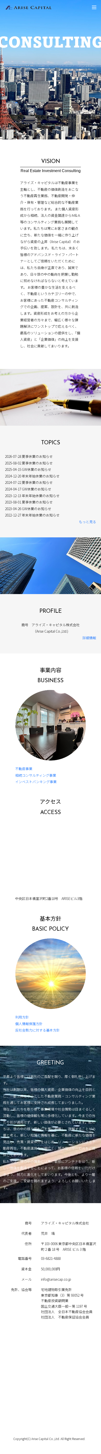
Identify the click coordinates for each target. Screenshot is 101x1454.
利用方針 (22, 1017)
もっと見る (87, 521)
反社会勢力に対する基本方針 (37, 1030)
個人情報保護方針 (29, 1023)
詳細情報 (89, 637)
